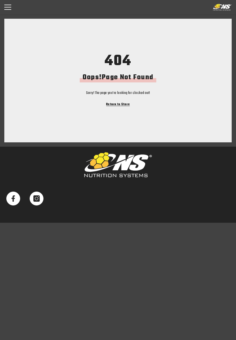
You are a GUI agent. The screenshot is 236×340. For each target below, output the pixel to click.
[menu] (7, 7)
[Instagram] (36, 198)
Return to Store (118, 104)
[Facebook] (13, 198)
